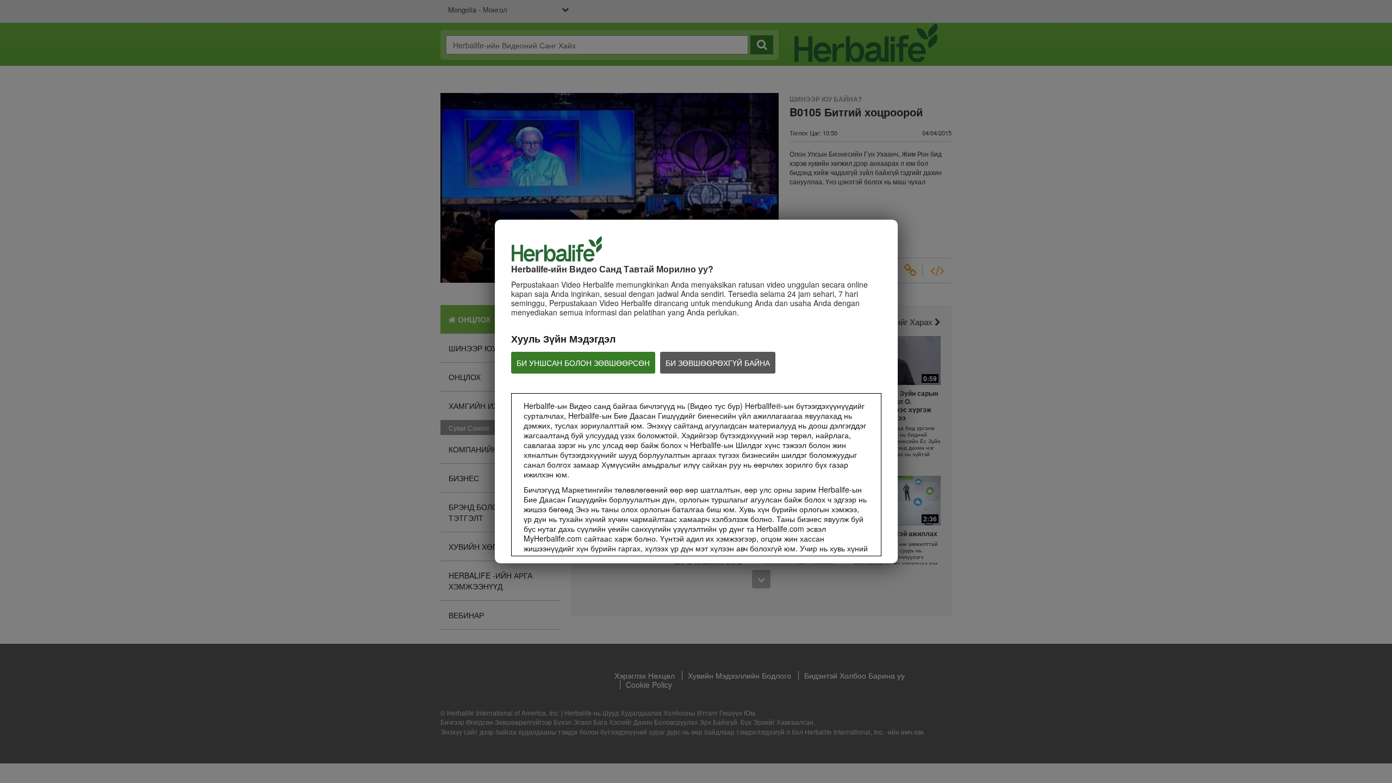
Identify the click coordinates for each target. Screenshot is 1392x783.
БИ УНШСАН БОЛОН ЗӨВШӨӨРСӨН (583, 362)
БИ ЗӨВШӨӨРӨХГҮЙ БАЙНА (718, 362)
